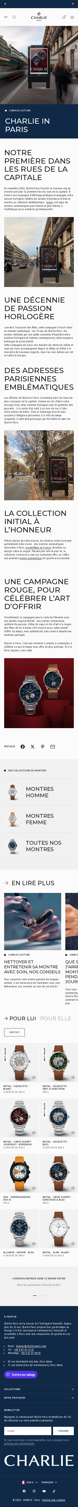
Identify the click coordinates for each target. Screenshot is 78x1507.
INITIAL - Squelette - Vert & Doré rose (55, 1088)
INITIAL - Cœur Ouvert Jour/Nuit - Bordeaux (17, 1143)
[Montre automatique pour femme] (39, 465)
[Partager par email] (52, 746)
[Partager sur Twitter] (32, 746)
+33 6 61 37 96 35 (31, 1353)
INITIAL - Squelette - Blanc (16, 1088)
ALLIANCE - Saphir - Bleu (18, 1253)
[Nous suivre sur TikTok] (54, 1491)
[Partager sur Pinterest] (42, 746)
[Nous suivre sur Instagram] (34, 1491)
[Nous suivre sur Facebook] (24, 1491)
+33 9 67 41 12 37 (24, 1349)
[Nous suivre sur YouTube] (44, 1491)
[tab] (20, 1018)
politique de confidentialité (19, 1443)
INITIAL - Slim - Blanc (56, 1253)
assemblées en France (38, 547)
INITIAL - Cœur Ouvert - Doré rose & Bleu (57, 1198)
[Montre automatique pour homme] (39, 252)
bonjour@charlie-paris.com (31, 1346)
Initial (49, 202)
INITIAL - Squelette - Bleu (55, 1143)
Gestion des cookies (53, 1500)
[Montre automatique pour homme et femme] (39, 693)
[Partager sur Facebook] (22, 746)
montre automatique (31, 558)
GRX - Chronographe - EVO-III (17, 1198)
